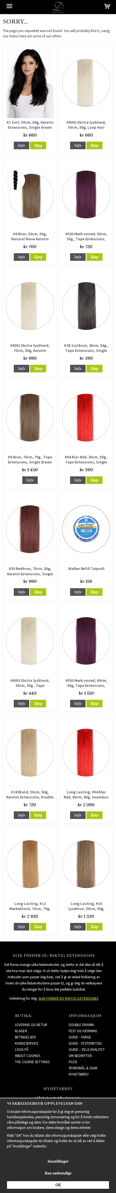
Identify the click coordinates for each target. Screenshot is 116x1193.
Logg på (21, 1049)
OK (58, 1185)
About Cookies (27, 1055)
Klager (21, 1031)
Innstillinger (58, 1161)
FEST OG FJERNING (83, 1031)
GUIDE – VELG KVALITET (87, 1049)
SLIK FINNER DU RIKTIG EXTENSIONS (68, 998)
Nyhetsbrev (79, 1074)
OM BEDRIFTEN (80, 1055)
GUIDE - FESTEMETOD (85, 1043)
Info (21, 145)
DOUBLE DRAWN (81, 1024)
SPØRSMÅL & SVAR (83, 1068)
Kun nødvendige (58, 1173)
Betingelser (25, 1037)
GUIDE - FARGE (80, 1037)
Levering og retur (31, 1024)
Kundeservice (27, 1043)
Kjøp (38, 145)
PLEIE (73, 1062)
